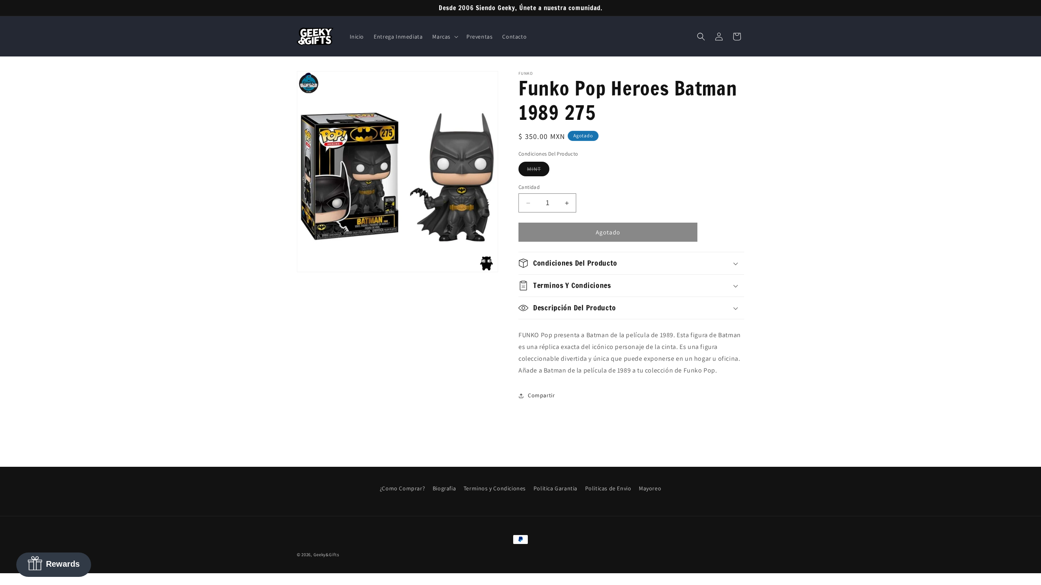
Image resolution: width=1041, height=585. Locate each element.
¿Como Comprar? (402, 488)
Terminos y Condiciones (495, 488)
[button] (444, 36)
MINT (538, 170)
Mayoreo (650, 488)
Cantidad (529, 187)
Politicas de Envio (608, 488)
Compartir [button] (541, 395)
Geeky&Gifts (327, 554)
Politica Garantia (555, 488)
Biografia (444, 488)
